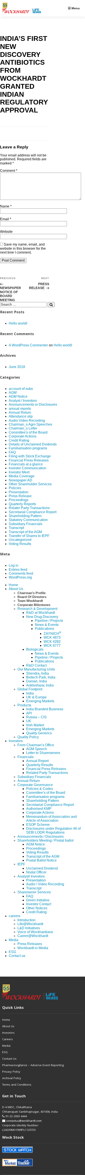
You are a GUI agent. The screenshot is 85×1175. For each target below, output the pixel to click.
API (29, 713)
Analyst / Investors (23, 400)
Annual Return (20, 412)
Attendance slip (21, 416)
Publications (44, 628)
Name (6, 206)
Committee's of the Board (28, 432)
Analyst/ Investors (31, 876)
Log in (13, 565)
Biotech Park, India (40, 677)
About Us (16, 589)
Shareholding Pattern (25, 516)
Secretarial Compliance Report (32, 512)
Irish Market (35, 725)
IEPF (21, 864)
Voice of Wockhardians (35, 932)
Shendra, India (37, 673)
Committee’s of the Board (45, 792)
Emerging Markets (40, 701)
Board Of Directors (31, 597)
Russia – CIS (36, 717)
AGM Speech (36, 749)
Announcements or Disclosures (33, 404)
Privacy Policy (11, 1072)
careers (14, 916)
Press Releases (29, 944)
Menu (75, 8)
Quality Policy (28, 737)
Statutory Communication (28, 520)
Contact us (17, 956)
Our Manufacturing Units (36, 669)
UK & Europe (36, 697)
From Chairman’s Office (35, 745)
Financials (25, 757)
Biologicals (34, 649)
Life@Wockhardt (30, 924)
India (30, 693)
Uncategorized (20, 540)
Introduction (26, 920)
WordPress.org (20, 577)
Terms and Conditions (16, 1085)
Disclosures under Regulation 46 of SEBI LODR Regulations (53, 830)
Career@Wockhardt (32, 936)
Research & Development (37, 609)
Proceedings (18, 500)
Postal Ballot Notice (41, 860)
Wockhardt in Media (32, 948)
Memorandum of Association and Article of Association (51, 818)
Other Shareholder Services (30, 484)
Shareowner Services (34, 892)
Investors (16, 741)
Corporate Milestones (33, 605)
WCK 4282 (52, 641)
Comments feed (21, 573)
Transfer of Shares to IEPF (29, 536)
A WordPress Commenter (28, 345)
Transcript (16, 528)
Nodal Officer (36, 872)
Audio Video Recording (27, 420)
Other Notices (36, 908)
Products (24, 705)
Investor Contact (38, 904)
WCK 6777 (52, 645)
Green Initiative (37, 900)
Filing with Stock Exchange (30, 456)
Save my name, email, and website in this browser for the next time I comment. (23, 248)
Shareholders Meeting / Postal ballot (45, 840)
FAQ (12, 452)
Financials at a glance (26, 464)
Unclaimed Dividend (42, 868)
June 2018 (17, 367)
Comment (8, 170)
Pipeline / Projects (49, 620)
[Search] (51, 304)
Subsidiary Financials (25, 524)
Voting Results (20, 544)
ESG (12, 952)
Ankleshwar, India (40, 685)
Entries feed (18, 569)
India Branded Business (44, 709)
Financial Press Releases (29, 460)
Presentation (18, 492)
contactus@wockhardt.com (23, 1121)
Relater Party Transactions (29, 508)
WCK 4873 (52, 637)
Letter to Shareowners (43, 753)
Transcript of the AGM (25, 532)
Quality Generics (39, 733)
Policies (15, 488)
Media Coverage (21, 476)
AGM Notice (18, 396)
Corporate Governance (35, 785)
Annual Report (37, 761)
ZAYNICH (52, 633)
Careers (7, 1039)
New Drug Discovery (42, 617)
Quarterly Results (39, 765)
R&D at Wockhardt (40, 612)
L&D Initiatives (28, 928)
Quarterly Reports (22, 504)
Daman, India (36, 681)
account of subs (21, 389)
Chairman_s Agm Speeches (30, 424)
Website (6, 231)
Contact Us (9, 1059)
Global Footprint (29, 689)
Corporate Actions (22, 436)
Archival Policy (11, 1078)
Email (5, 219)
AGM (13, 392)
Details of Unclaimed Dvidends (33, 444)
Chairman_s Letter (23, 428)
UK (28, 721)
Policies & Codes (39, 789)
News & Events (47, 625)
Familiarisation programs (28, 448)
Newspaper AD (20, 480)
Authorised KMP (38, 808)
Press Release (20, 496)
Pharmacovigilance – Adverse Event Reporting (33, 1065)
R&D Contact (36, 665)
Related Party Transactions (47, 773)
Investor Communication (27, 468)
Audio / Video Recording (45, 884)
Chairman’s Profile (31, 593)
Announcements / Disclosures (40, 836)
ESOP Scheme (38, 824)
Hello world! (18, 323)
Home (13, 585)
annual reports (20, 408)
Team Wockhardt (30, 601)
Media (13, 940)
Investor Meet (19, 472)
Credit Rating (19, 440)
